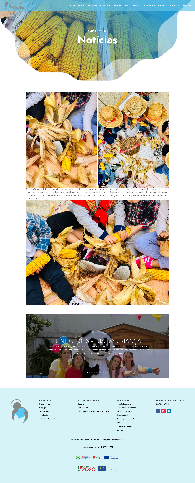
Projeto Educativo (124, 404)
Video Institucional (47, 419)
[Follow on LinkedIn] (169, 411)
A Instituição (76, 5)
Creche (81, 404)
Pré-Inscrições (121, 5)
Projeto (161, 5)
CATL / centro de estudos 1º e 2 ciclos (94, 411)
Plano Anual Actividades (126, 408)
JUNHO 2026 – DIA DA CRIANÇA (97, 341)
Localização (43, 415)
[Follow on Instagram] (163, 411)
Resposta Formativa (98, 5)
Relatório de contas (124, 411)
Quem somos (44, 404)
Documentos (148, 5)
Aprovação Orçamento (126, 419)
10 (107, 372)
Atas (119, 422)
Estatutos (120, 430)
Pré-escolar (83, 407)
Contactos (174, 5)
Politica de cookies (98, 439)
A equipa (42, 407)
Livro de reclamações (116, 439)
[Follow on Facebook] (158, 411)
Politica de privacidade (80, 439)
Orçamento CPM (123, 415)
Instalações (44, 411)
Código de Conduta (124, 426)
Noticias (187, 5)
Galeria (135, 5)
